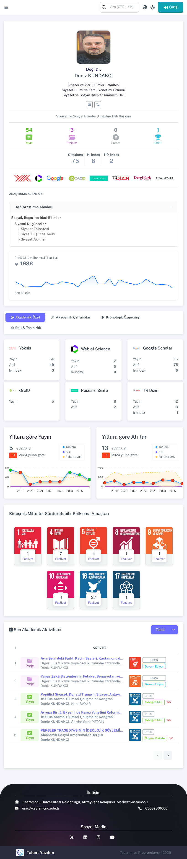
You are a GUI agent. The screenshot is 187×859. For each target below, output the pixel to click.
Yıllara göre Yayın (30, 437)
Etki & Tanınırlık (28, 328)
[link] (168, 755)
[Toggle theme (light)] (152, 7)
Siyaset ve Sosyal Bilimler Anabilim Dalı (94, 95)
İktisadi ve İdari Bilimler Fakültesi (93, 85)
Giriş (173, 7)
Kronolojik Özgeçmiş (123, 317)
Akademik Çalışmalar (73, 317)
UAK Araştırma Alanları (33, 207)
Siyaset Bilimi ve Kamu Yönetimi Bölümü (93, 90)
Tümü (160, 629)
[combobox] (119, 7)
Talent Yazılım (40, 852)
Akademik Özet (27, 317)
